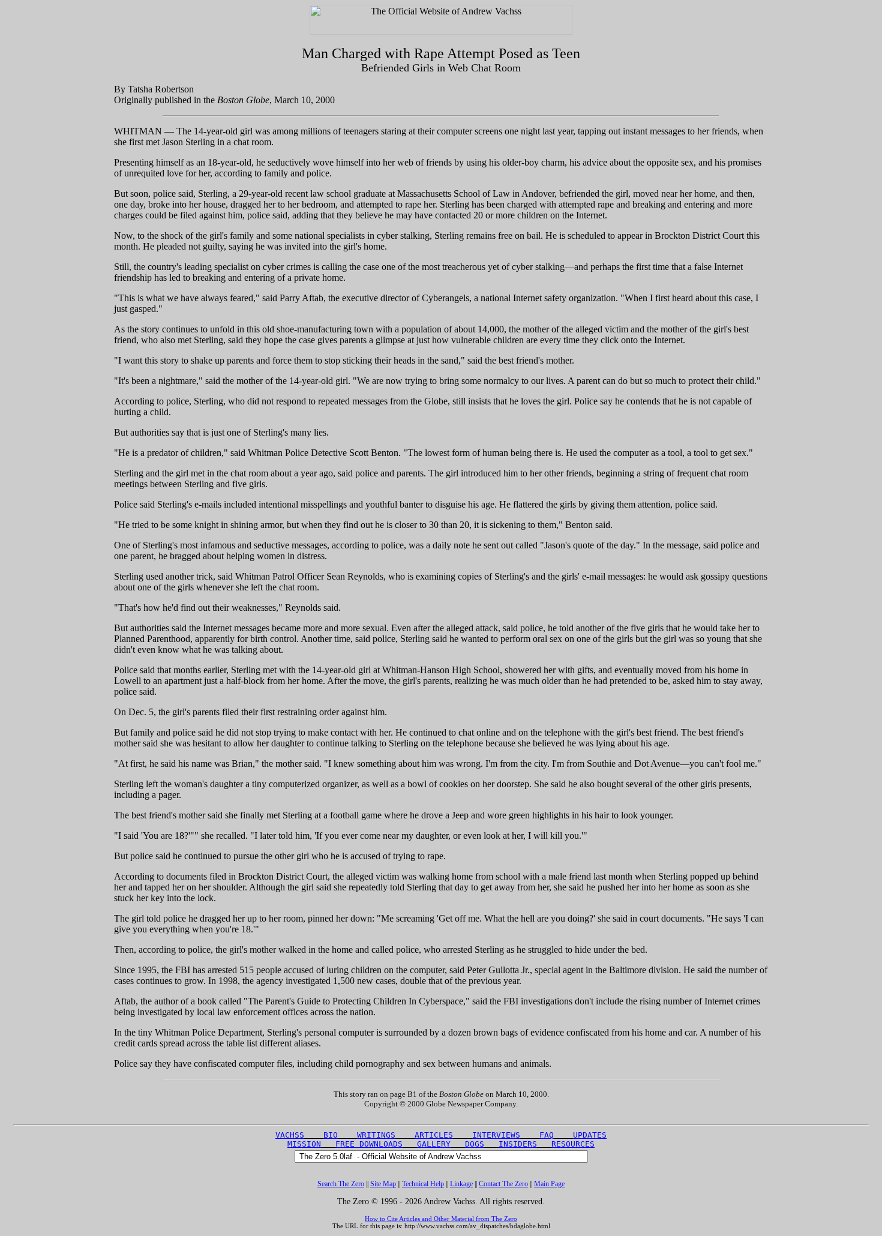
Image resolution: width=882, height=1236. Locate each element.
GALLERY (434, 1143)
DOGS (474, 1143)
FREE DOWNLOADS (369, 1143)
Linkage (461, 1184)
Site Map (383, 1184)
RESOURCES (573, 1143)
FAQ (546, 1134)
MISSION (304, 1143)
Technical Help (423, 1184)
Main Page (549, 1184)
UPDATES (590, 1134)
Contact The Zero (503, 1184)
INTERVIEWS (496, 1134)
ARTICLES (434, 1134)
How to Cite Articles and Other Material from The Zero (441, 1218)
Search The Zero (340, 1184)
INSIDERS (518, 1143)
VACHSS (289, 1134)
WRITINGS (376, 1134)
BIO (330, 1134)
